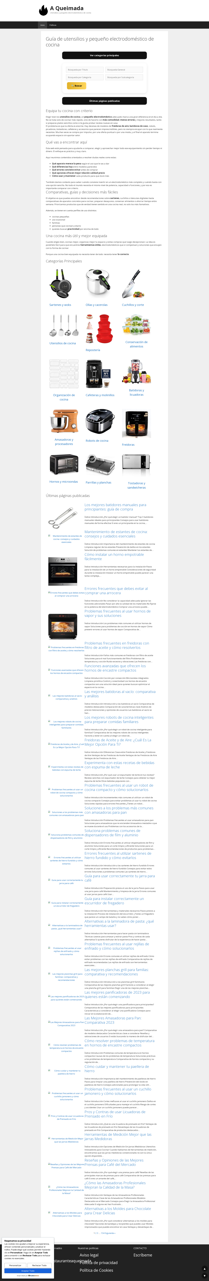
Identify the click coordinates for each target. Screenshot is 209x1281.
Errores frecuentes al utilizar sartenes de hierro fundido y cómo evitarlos (118, 855)
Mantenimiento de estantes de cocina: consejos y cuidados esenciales (116, 534)
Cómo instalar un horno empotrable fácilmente (114, 556)
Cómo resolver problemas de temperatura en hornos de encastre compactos (119, 1043)
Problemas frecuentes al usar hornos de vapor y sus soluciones (118, 613)
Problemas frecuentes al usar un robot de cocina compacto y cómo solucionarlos (119, 787)
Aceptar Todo (27, 1270)
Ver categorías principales (104, 55)
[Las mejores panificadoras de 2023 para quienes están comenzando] (66, 998)
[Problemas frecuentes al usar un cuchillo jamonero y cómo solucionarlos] (66, 1096)
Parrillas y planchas (98, 482)
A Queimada (67, 8)
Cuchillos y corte (133, 305)
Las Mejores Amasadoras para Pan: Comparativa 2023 (113, 1020)
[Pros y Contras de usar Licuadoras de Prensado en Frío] (66, 1117)
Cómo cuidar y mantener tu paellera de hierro (117, 1068)
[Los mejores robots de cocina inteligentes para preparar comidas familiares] (66, 724)
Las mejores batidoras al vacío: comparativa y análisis (120, 693)
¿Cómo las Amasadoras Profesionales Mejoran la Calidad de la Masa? (115, 1185)
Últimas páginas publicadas (104, 100)
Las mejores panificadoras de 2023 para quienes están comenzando (117, 994)
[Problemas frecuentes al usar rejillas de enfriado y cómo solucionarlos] (66, 951)
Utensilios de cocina (62, 343)
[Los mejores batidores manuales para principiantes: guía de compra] (66, 518)
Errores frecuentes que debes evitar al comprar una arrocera (116, 590)
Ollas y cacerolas (97, 305)
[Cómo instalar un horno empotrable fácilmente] (66, 571)
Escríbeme (143, 1255)
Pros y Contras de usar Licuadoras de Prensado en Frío (115, 1114)
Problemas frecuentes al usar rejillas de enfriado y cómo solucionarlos (117, 946)
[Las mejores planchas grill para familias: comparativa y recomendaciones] (66, 977)
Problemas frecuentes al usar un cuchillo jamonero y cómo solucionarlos (118, 1091)
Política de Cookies (96, 1270)
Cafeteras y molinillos (100, 395)
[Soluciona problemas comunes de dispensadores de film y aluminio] (66, 836)
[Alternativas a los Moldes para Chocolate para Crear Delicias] (66, 1214)
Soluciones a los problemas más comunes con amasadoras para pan (119, 810)
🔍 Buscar (76, 85)
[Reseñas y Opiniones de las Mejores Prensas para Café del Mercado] (66, 1166)
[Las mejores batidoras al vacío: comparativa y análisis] (66, 697)
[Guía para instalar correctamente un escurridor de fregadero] (66, 904)
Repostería (93, 350)
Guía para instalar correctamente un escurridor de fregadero (114, 900)
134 (102, 1233)
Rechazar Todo (39, 1265)
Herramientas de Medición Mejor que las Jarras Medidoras (118, 1136)
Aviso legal (89, 1255)
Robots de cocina (97, 441)
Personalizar (15, 1265)
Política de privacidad (99, 1262)
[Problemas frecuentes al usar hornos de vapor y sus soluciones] (66, 627)
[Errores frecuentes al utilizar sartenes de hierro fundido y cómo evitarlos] (66, 860)
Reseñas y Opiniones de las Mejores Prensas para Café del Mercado (114, 1162)
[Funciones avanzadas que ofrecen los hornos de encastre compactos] (66, 672)
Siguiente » (110, 1233)
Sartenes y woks (60, 305)
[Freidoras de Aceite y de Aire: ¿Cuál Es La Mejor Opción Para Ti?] (66, 746)
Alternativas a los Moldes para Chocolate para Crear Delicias (118, 1210)
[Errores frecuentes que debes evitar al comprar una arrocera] (66, 594)
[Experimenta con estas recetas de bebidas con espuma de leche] (66, 768)
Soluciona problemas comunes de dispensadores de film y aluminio (112, 832)
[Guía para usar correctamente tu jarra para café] (66, 882)
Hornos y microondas (63, 482)
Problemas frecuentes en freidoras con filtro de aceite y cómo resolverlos (117, 645)
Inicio (42, 25)
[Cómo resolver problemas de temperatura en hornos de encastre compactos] (66, 1048)
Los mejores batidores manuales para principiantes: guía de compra (115, 507)
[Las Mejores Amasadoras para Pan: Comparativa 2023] (66, 1024)
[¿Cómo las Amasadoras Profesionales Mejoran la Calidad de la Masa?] (66, 1190)
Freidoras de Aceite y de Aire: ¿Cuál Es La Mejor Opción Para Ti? (118, 742)
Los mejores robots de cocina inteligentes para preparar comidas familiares (119, 719)
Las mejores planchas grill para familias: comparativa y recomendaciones (117, 971)
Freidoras (128, 445)
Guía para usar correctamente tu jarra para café (120, 878)
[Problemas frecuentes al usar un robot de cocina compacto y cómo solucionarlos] (66, 792)
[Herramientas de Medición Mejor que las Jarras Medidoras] (66, 1140)
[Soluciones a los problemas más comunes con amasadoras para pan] (66, 814)
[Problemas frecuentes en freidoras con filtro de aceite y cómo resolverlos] (66, 649)
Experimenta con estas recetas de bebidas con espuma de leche (119, 764)
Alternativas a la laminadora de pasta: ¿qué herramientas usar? (119, 923)
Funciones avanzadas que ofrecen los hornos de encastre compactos (115, 668)
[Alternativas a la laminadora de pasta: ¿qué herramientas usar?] (66, 927)
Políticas (52, 25)
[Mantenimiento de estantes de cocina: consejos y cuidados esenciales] (66, 539)
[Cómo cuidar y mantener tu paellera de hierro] (66, 1072)
